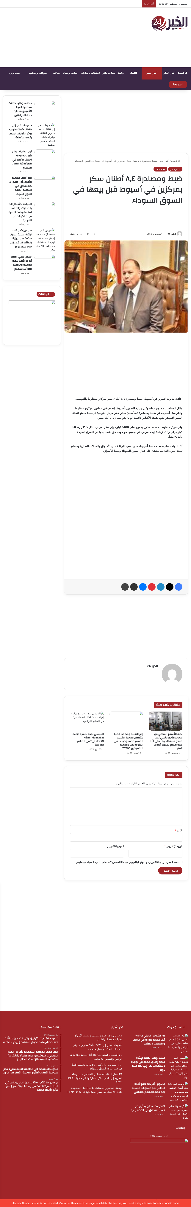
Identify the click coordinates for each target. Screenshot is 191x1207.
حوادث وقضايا (70, 72)
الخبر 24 (171, 234)
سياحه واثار (108, 72)
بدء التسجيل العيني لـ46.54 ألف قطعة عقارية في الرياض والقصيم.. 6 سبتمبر (149, 1039)
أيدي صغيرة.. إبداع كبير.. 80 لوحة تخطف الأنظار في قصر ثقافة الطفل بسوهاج (22, 159)
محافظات (160, 169)
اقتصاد (133, 72)
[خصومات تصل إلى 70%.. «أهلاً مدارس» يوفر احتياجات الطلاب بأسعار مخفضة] (45, 135)
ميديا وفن (14, 72)
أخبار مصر (151, 72)
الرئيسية (182, 72)
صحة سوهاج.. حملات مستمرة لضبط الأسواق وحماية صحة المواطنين (20, 109)
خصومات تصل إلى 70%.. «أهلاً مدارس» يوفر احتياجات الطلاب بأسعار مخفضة (20, 131)
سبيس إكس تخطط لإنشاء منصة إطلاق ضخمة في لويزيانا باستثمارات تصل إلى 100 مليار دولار (21, 238)
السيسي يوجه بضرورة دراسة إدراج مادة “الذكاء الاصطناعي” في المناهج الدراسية (88, 739)
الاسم (178, 830)
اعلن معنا (178, 84)
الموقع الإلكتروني (115, 846)
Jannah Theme (21, 1203)
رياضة (121, 72)
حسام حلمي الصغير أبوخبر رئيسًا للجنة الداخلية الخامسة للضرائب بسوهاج (21, 262)
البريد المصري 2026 (159, 1136)
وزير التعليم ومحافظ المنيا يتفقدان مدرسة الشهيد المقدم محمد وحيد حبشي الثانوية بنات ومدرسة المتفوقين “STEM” (128, 741)
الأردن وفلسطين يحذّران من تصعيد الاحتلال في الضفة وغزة (148, 1108)
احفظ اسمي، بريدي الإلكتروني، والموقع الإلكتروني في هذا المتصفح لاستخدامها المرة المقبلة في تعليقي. (127, 862)
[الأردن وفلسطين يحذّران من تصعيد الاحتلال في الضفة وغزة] (178, 1112)
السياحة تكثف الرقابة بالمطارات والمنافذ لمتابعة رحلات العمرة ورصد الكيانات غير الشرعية (20, 212)
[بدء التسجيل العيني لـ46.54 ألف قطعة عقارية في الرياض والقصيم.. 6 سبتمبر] (178, 1043)
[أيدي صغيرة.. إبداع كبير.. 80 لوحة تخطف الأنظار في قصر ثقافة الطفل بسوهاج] (45, 156)
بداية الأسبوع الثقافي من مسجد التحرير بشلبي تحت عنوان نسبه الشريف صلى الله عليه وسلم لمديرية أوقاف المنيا (166, 741)
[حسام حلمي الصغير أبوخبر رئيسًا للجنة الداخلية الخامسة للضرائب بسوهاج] (45, 263)
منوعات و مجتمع (38, 72)
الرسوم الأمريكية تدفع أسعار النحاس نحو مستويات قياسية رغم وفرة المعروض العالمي (148, 1088)
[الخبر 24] (169, 23)
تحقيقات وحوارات (90, 72)
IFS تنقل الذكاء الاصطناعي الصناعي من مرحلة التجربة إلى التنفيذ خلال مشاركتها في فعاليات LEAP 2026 (94, 1078)
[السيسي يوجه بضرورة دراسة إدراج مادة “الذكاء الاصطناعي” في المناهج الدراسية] (87, 721)
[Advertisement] (64, 37)
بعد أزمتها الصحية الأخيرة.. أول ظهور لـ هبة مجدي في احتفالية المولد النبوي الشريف (21, 185)
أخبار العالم (169, 72)
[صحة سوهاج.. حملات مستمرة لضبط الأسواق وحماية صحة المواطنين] (45, 108)
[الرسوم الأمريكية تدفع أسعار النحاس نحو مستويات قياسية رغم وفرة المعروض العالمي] (178, 1092)
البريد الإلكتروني (173, 846)
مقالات (56, 72)
